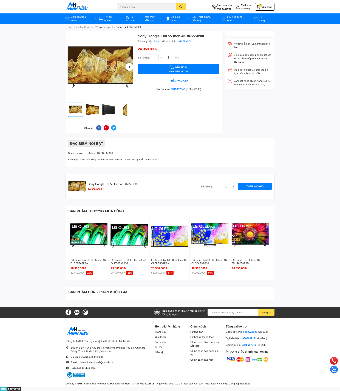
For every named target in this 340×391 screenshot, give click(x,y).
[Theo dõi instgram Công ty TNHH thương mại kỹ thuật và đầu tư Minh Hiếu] (85, 312)
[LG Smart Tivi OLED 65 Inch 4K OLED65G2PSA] (209, 236)
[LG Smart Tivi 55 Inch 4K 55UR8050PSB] (250, 236)
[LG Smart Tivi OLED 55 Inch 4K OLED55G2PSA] (169, 236)
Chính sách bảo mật (201, 359)
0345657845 (178, 89)
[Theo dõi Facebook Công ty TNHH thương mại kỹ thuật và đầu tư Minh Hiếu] (68, 312)
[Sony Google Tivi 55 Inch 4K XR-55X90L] (100, 67)
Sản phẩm (160, 341)
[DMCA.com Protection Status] (10, 388)
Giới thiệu (160, 336)
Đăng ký (266, 312)
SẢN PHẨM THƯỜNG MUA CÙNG (96, 211)
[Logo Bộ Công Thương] (75, 374)
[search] (181, 6)
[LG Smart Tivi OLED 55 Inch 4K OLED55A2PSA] (88, 236)
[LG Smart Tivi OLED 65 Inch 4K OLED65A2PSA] (129, 236)
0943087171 (249, 338)
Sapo (247, 383)
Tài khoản (246, 5)
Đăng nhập (245, 8)
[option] (100, 67)
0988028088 (224, 8)
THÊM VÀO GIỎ (178, 80)
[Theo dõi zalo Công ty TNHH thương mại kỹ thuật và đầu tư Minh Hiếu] (77, 312)
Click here (90, 367)
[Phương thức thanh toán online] (247, 359)
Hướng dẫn (196, 331)
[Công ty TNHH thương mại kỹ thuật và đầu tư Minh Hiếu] (87, 7)
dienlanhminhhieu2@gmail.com (96, 362)
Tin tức (159, 347)
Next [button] (129, 67)
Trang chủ (160, 331)
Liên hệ (159, 352)
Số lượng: (144, 57)
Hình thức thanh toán (202, 336)
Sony (157, 41)
